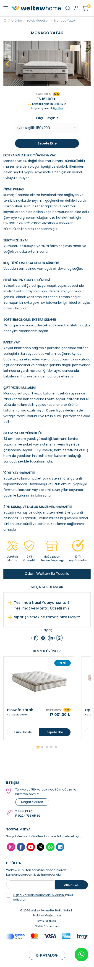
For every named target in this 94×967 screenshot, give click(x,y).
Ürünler (16, 20)
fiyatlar (58, 108)
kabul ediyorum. (43, 897)
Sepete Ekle (47, 143)
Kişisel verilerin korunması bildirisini (39, 895)
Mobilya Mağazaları (47, 915)
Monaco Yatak (64, 20)
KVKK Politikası (47, 921)
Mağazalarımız (32, 802)
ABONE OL (71, 885)
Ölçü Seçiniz (47, 118)
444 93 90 (25, 811)
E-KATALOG (47, 955)
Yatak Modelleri (38, 20)
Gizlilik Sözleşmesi (47, 926)
